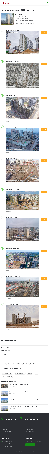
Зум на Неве (32, 363)
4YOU (3, 363)
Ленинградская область (6, 354)
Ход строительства (29, 431)
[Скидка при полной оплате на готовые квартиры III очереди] (4, 400)
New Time (25, 363)
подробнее (44, 32)
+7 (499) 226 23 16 (11, 419)
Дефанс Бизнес (10, 363)
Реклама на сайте (6, 431)
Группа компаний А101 (19, 373)
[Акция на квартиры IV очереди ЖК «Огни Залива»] (4, 393)
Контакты (4, 429)
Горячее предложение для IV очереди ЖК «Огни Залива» (23, 406)
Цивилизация (19, 14)
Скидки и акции (29, 429)
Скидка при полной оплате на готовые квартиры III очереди (24, 399)
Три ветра (18, 363)
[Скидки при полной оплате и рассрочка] (4, 386)
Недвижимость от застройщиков (30, 451)
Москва (2, 343)
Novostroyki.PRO (6, 434)
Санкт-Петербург (5, 347)
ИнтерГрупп (29, 373)
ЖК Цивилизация (4, 7)
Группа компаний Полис (7, 373)
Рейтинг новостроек (7, 446)
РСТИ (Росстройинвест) (7, 376)
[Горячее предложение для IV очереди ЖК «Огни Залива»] (4, 408)
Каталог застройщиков (7, 444)
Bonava (36, 373)
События (27, 434)
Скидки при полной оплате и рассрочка (18, 384)
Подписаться (30, 444)
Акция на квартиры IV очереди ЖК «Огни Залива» (21, 391)
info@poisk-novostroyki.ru (32, 419)
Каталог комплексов (7, 441)
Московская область (6, 350)
